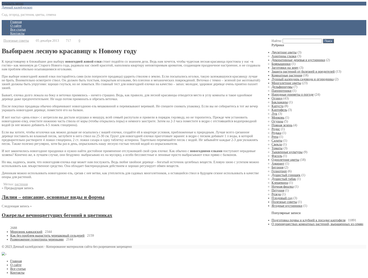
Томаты (277, 148)
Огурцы (277, 121)
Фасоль (277, 156)
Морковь (278, 117)
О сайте (16, 25)
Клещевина (280, 182)
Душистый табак (284, 179)
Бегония (277, 167)
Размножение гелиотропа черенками (37, 239)
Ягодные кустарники (287, 205)
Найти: (277, 41)
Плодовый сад (282, 198)
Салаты (277, 140)
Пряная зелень (282, 125)
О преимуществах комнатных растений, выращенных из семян (317, 224)
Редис (276, 129)
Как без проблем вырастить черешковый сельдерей (47, 235)
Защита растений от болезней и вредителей (303, 71)
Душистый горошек (286, 175)
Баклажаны (280, 102)
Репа (275, 136)
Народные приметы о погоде (293, 94)
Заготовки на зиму (285, 67)
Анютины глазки (284, 56)
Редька (276, 133)
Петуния (278, 190)
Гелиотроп (279, 171)
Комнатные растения (287, 75)
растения (21, 184)
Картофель (279, 110)
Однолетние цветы (285, 159)
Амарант (278, 163)
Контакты (17, 33)
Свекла (277, 144)
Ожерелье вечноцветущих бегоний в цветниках (57, 215)
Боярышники (281, 64)
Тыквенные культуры (287, 152)
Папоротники (282, 90)
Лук (274, 113)
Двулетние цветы (284, 52)
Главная (16, 22)
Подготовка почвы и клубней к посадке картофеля (308, 220)
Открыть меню (12, 3)
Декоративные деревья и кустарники (298, 60)
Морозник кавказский (26, 231)
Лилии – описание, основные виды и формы (53, 197)
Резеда (276, 194)
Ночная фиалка (283, 186)
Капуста (277, 106)
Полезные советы (16, 40)
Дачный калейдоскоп (17, 7)
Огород (277, 98)
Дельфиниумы (282, 87)
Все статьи (18, 29)
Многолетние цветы (286, 83)
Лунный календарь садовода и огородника (303, 79)
